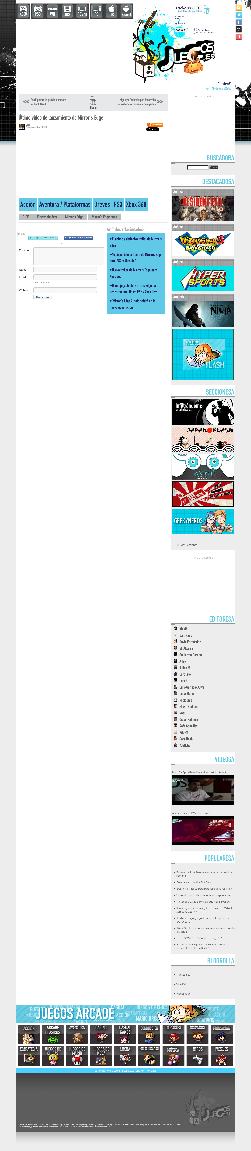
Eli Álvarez (186, 649)
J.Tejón (183, 662)
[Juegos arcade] (53, 1034)
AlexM (183, 629)
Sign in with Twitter (43, 238)
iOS (111, 15)
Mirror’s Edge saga (104, 217)
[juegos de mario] (77, 1056)
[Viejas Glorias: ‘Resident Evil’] (203, 220)
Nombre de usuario (180, 17)
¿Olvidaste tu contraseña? (205, 32)
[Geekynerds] (203, 533)
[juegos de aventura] (77, 1034)
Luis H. (183, 681)
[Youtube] (239, 36)
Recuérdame (204, 30)
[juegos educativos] (222, 1034)
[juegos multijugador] (149, 1056)
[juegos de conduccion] (149, 1034)
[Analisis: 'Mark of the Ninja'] (203, 325)
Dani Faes (185, 636)
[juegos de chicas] (53, 1056)
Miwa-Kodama (188, 707)
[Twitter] (239, 14)
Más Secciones (188, 545)
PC (97, 14)
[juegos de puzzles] (222, 1056)
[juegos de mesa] (101, 1056)
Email (22, 277)
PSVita (82, 14)
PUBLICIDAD (128, 1071)
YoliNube (184, 746)
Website (24, 290)
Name (22, 269)
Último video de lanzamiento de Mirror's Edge (61, 118)
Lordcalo (185, 675)
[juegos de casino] (101, 1034)
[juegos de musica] (173, 1056)
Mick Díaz (185, 701)
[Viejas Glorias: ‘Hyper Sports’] (203, 290)
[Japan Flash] (203, 450)
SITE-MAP (140, 1071)
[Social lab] (203, 478)
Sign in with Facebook (78, 238)
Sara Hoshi (186, 739)
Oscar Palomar (188, 720)
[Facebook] (239, 22)
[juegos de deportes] (173, 1034)
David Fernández (190, 642)
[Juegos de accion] (29, 1034)
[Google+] (239, 29)
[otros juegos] (197, 1056)
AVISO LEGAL (113, 1071)
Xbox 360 (136, 205)
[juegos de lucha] (125, 1056)
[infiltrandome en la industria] (203, 423)
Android (126, 15)
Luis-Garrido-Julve (191, 688)
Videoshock (183, 993)
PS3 (38, 14)
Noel (182, 714)
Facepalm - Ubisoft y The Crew (193, 882)
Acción (27, 205)
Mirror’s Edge (74, 217)
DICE (26, 217)
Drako (29, 125)
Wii (52, 14)
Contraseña (180, 23)
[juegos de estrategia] (29, 1056)
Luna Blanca (187, 694)
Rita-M (183, 733)
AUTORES (151, 1071)
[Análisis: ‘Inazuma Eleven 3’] (203, 255)
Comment (25, 250)
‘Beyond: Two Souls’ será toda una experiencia (203, 895)
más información (102, 1127)
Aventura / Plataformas (65, 205)
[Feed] (239, 7)
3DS (67, 15)
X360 (23, 14)
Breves (102, 205)
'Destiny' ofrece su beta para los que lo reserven (204, 888)
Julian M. (185, 668)
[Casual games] (125, 1034)
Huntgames (183, 974)
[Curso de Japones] (203, 505)
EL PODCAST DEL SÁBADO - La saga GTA (199, 938)
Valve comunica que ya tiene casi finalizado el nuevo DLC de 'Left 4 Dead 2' (202, 946)
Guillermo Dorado (190, 655)
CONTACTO (100, 1071)
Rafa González (188, 726)
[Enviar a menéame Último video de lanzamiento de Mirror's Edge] (155, 126)
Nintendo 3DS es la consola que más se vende (203, 901)
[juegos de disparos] (197, 1034)
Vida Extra (182, 984)
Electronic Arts (47, 217)
